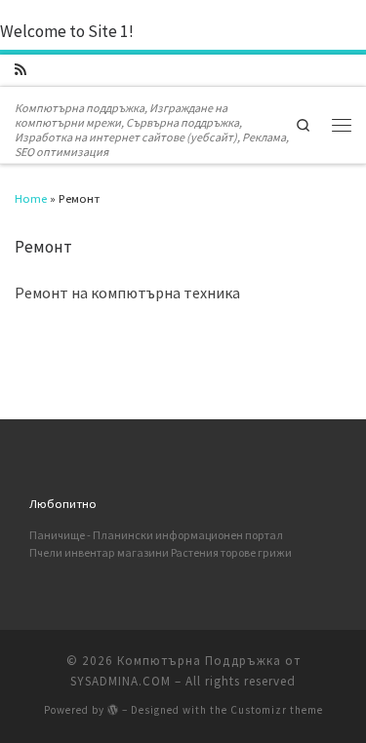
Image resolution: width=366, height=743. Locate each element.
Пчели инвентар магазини (99, 552)
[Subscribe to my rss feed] (20, 70)
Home (31, 198)
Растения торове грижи (231, 552)
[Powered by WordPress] (113, 709)
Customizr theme (276, 710)
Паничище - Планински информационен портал (156, 535)
